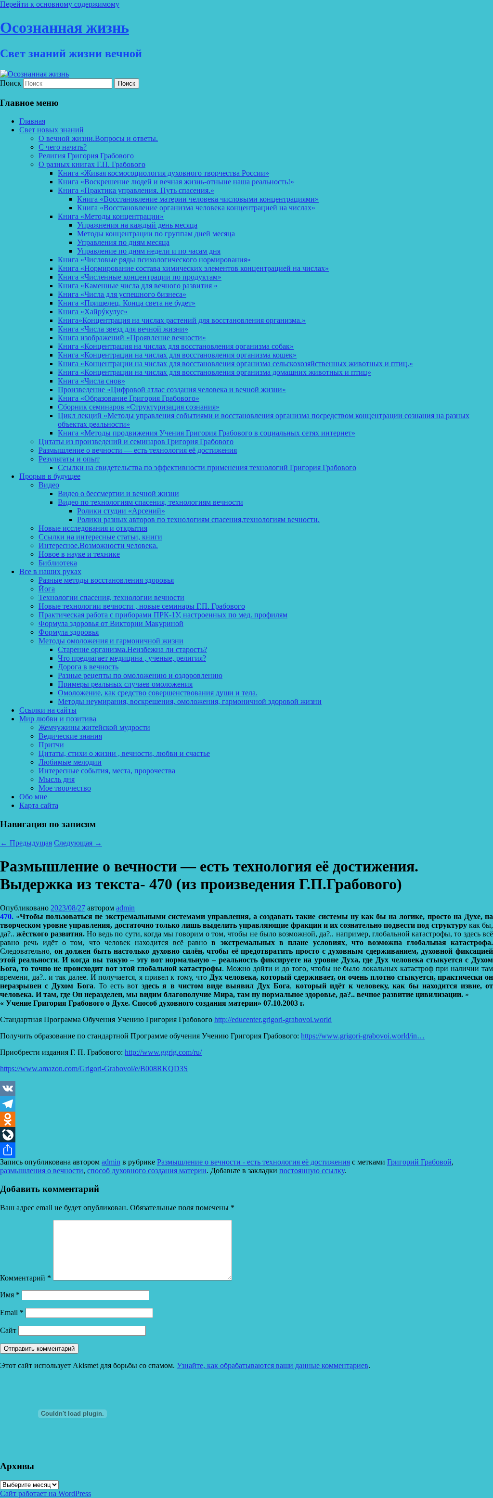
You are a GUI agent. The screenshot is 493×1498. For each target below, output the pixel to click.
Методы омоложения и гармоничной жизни (111, 641)
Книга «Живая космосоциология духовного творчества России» (163, 173)
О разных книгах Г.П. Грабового (92, 164)
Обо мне (33, 797)
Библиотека (58, 563)
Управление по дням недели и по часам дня (149, 251)
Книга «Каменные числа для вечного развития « (138, 286)
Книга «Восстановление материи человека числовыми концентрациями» (198, 199)
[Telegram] (246, 1104)
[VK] (246, 1088)
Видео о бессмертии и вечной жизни (118, 493)
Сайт (8, 1330)
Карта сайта (38, 805)
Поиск (10, 83)
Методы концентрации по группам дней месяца (156, 234)
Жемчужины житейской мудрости (94, 727)
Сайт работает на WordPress (45, 1493)
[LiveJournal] (246, 1134)
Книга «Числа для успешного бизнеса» (122, 294)
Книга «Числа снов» (91, 381)
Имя (10, 1295)
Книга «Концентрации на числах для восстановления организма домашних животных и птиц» (214, 372)
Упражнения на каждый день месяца (137, 225)
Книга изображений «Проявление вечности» (132, 337)
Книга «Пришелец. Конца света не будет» (126, 303)
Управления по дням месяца (123, 242)
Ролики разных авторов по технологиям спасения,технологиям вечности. (198, 519)
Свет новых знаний (51, 130)
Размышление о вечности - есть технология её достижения (253, 1162)
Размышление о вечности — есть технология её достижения (138, 450)
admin (125, 908)
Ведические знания (70, 736)
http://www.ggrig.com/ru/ (163, 1052)
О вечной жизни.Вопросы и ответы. (98, 138)
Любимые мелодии (70, 762)
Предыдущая (26, 843)
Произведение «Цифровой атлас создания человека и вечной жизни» (172, 389)
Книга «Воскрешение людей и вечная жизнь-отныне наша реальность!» (176, 182)
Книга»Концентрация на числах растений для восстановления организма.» (182, 320)
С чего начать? (63, 147)
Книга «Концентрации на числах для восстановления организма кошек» (177, 355)
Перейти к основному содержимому (59, 4)
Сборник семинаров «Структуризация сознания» (139, 407)
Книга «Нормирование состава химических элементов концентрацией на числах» (193, 268)
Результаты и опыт (69, 459)
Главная (32, 121)
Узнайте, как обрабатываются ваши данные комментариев (272, 1365)
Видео (49, 485)
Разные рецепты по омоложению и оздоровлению (140, 675)
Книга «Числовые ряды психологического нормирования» (154, 260)
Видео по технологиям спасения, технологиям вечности (150, 502)
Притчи (51, 745)
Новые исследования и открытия (93, 528)
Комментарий (25, 1278)
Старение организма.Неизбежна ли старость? (132, 649)
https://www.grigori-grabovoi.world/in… (363, 1036)
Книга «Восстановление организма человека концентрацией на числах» (196, 208)
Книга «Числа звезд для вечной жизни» (123, 329)
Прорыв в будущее (49, 476)
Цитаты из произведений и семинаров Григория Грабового (136, 441)
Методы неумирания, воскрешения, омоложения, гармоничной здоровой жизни (190, 701)
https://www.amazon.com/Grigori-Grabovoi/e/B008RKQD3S (94, 1068)
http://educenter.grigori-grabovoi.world (273, 1019)
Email (12, 1312)
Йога (47, 589)
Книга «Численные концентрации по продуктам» (139, 277)
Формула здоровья (69, 632)
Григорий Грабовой (419, 1162)
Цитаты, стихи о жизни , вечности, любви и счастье (124, 753)
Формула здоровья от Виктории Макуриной (111, 623)
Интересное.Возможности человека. (98, 545)
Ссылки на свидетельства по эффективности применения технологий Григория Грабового (207, 467)
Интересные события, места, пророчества (107, 771)
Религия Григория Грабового (86, 156)
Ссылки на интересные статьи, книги (100, 537)
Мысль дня (57, 779)
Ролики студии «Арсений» (121, 511)
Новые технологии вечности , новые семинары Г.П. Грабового (142, 606)
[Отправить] (246, 1150)
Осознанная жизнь (64, 27)
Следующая (78, 843)
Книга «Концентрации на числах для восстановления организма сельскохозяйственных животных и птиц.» (235, 363)
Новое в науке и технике (79, 554)
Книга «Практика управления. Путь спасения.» (136, 190)
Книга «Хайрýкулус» (93, 311)
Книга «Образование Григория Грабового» (128, 398)
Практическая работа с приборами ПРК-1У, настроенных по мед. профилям (163, 615)
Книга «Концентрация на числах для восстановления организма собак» (176, 346)
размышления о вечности (41, 1170)
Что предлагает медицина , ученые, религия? (132, 658)
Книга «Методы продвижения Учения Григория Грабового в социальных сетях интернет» (206, 433)
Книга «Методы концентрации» (111, 216)
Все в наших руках (50, 571)
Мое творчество (65, 788)
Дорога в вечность (88, 667)
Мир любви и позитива (57, 719)
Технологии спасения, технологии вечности (111, 597)
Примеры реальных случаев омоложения (125, 684)
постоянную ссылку (311, 1170)
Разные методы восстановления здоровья (106, 580)
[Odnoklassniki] (246, 1119)
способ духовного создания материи (147, 1170)
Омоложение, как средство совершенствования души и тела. (158, 693)
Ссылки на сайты (48, 710)
